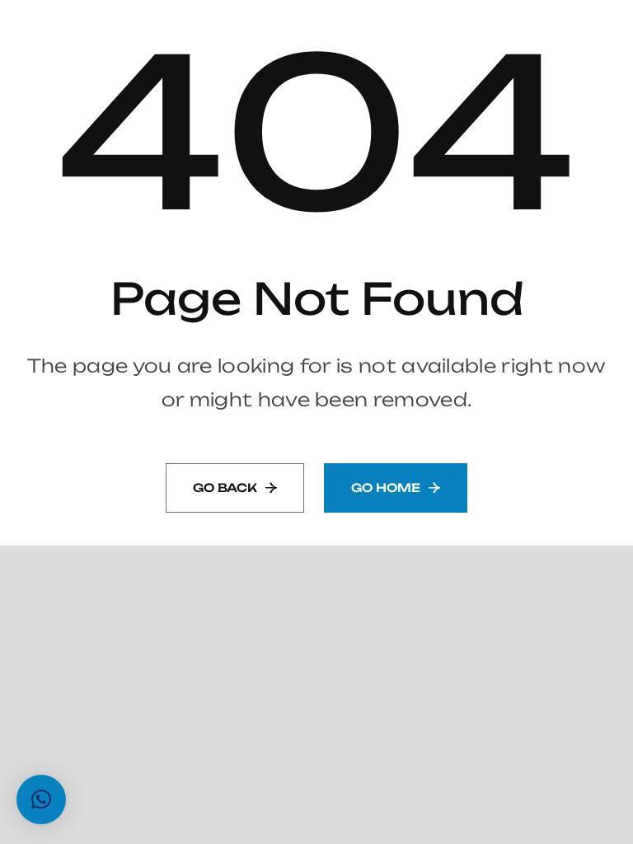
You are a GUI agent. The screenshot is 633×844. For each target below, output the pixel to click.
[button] (41, 799)
